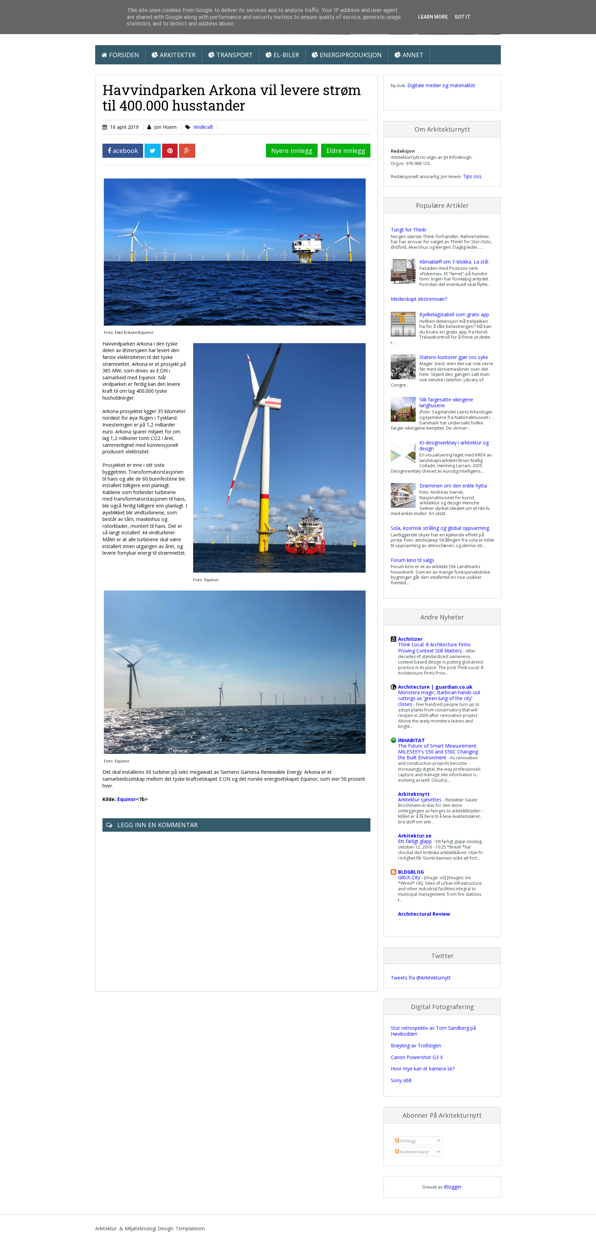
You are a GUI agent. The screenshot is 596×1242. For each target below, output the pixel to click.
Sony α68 (401, 1080)
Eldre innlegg (345, 150)
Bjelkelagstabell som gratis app (454, 314)
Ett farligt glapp (415, 841)
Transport (234, 55)
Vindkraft (203, 127)
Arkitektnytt (414, 794)
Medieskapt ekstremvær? (419, 299)
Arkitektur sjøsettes (420, 799)
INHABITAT (411, 740)
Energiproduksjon (350, 55)
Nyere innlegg (291, 150)
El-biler (285, 55)
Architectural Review (424, 914)
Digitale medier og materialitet (441, 85)
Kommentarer (414, 1152)
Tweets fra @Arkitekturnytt (421, 977)
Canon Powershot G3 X (417, 1057)
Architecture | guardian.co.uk (435, 687)
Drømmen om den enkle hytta (453, 485)
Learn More (433, 17)
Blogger (452, 1186)
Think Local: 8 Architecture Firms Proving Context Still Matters (434, 647)
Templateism (190, 1228)
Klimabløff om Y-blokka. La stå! (453, 261)
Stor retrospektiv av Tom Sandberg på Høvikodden (433, 1031)
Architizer (410, 639)
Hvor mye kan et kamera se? (423, 1068)
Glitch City (409, 877)
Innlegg (407, 1141)
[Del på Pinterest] (170, 151)
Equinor (126, 799)
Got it (462, 17)
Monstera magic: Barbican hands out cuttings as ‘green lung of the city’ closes (439, 698)
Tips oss (472, 176)
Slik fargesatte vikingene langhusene (446, 402)
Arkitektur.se (414, 835)
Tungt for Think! (408, 229)
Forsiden (123, 55)
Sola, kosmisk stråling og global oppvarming (440, 528)
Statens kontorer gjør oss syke (453, 357)
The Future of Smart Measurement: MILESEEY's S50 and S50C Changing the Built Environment (438, 751)
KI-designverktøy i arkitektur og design (454, 445)
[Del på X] (153, 151)
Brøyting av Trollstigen (416, 1045)
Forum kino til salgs (412, 560)
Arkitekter (177, 55)
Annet (412, 55)
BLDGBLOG (411, 872)
